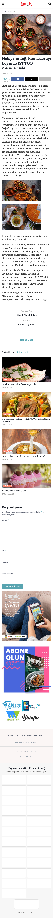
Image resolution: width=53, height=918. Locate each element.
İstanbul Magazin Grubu (26, 913)
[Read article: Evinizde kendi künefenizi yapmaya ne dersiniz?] (26, 441)
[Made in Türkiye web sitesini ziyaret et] (14, 893)
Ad (4, 550)
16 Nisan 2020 (7, 459)
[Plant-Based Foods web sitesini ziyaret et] (39, 811)
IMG (24, 751)
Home (4, 12)
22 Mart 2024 (7, 74)
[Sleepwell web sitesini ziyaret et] (39, 831)
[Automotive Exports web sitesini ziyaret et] (39, 883)
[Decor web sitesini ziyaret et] (39, 842)
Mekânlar (11, 12)
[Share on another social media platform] (45, 79)
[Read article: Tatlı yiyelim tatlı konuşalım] (26, 476)
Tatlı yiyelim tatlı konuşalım (14, 490)
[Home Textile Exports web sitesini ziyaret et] (14, 852)
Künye (10, 735)
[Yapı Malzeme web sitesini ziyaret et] (14, 883)
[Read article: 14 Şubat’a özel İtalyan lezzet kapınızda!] (26, 369)
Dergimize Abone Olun (35, 735)
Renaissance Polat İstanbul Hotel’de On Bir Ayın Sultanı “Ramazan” (26, 420)
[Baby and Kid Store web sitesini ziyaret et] (39, 862)
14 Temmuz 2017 (8, 494)
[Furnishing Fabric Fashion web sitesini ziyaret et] (39, 852)
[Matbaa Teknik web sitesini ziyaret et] (39, 873)
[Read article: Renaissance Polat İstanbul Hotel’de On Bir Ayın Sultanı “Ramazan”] (26, 404)
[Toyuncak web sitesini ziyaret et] (14, 862)
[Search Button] (49, 4)
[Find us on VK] (27, 756)
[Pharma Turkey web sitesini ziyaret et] (14, 790)
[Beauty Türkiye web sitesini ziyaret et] (14, 779)
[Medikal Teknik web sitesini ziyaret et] (39, 790)
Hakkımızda (20, 735)
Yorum (5, 520)
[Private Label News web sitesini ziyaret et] (39, 779)
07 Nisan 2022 (7, 425)
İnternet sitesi (7, 574)
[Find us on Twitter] (24, 756)
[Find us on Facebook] (20, 756)
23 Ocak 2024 (7, 388)
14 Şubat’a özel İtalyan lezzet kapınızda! (19, 384)
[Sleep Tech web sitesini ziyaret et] (14, 842)
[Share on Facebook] (17, 79)
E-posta (6, 562)
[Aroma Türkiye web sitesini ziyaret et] (14, 821)
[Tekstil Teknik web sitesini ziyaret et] (39, 821)
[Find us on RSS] (31, 756)
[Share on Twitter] (31, 79)
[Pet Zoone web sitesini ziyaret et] (26, 904)
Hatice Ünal (26, 340)
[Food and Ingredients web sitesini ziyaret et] (14, 811)
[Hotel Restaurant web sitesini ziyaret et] (39, 800)
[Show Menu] (3, 4)
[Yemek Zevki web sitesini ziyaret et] (14, 800)
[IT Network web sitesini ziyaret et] (14, 873)
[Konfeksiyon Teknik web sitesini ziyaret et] (14, 831)
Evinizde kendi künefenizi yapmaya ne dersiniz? (23, 456)
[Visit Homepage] (26, 3)
